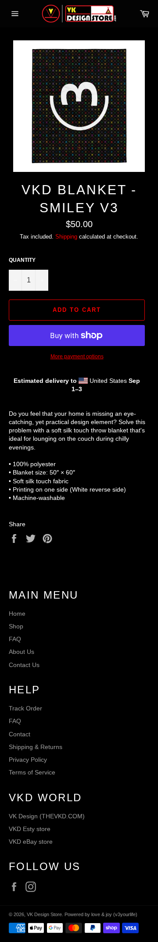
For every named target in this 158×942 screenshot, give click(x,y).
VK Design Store (44, 914)
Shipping (66, 236)
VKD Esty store (29, 828)
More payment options (77, 356)
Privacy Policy (28, 759)
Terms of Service (32, 772)
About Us (21, 651)
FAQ (15, 638)
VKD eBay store (31, 841)
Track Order (25, 708)
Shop (16, 626)
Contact (19, 734)
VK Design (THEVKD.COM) (47, 816)
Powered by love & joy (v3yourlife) (101, 914)
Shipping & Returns (35, 746)
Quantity (22, 260)
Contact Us (24, 664)
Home (17, 613)
